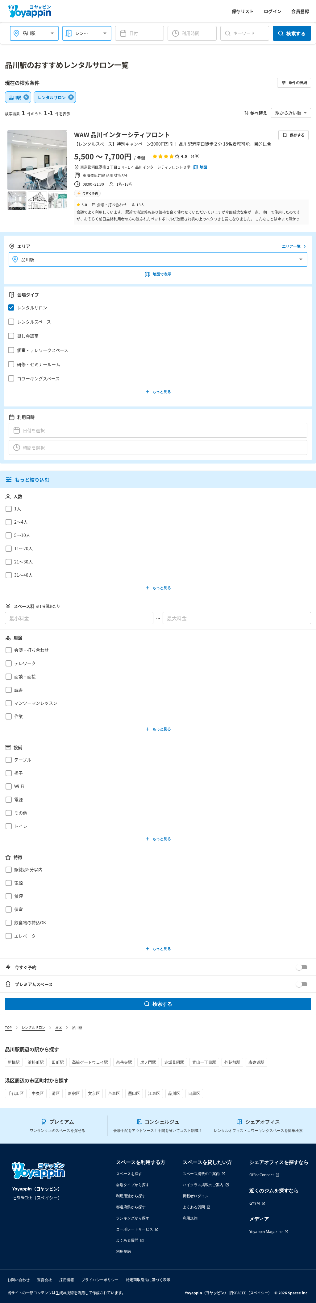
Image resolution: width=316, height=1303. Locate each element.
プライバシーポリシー (99, 1279)
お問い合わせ (18, 1279)
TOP (8, 1027)
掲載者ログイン (196, 1195)
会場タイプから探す (132, 1184)
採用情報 (66, 1279)
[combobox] (31, 33)
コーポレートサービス (134, 1229)
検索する (296, 33)
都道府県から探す (131, 1207)
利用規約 (123, 1251)
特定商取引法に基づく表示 (148, 1279)
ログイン (273, 11)
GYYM (254, 1203)
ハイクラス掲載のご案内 (203, 1184)
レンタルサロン (33, 1027)
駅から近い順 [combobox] (288, 112)
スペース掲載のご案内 (201, 1173)
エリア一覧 (291, 246)
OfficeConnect (261, 1174)
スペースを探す (129, 1173)
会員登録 (300, 11)
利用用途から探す (131, 1195)
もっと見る (161, 391)
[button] (156, 307)
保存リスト (243, 11)
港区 (58, 1027)
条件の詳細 (298, 82)
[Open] (52, 33)
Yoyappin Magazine (266, 1231)
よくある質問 (127, 1240)
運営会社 (44, 1279)
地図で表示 (162, 274)
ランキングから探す (132, 1218)
